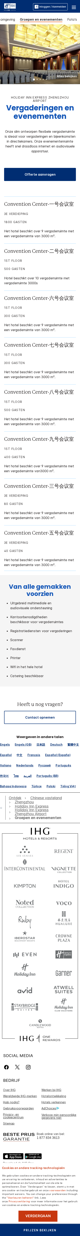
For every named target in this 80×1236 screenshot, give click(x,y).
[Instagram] (28, 1067)
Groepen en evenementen (41, 19)
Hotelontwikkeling (53, 1096)
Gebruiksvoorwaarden (18, 1108)
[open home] (2, 807)
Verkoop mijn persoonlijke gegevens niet (58, 1116)
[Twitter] (17, 1067)
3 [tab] (40, 80)
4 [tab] (43, 80)
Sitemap (9, 1123)
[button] (74, 6)
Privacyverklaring (19, 1201)
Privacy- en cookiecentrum (13, 1116)
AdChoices (48, 1108)
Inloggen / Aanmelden (52, 6)
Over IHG (9, 1090)
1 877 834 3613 (48, 1137)
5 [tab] (46, 80)
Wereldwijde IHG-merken (20, 1096)
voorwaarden (57, 1190)
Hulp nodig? (11, 1102)
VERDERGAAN (38, 1216)
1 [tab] (34, 80)
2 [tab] (37, 80)
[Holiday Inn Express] (10, 6)
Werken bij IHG (51, 1090)
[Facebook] (7, 1067)
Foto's (72, 19)
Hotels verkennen (53, 1102)
